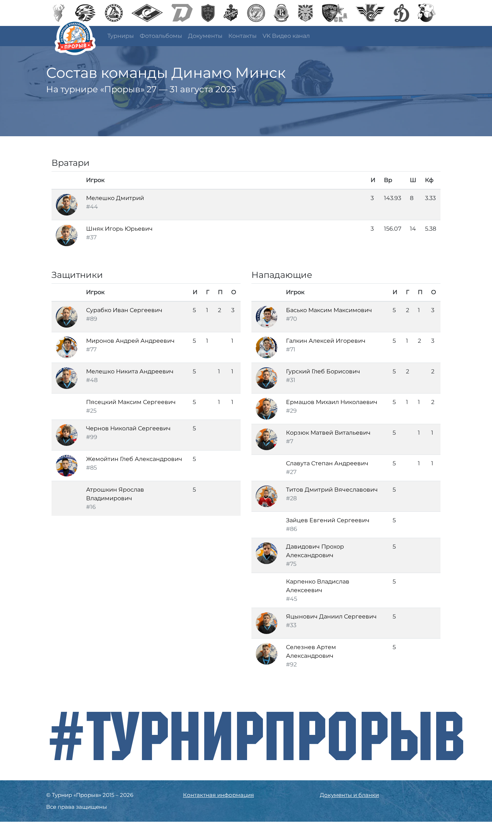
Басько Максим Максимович (329, 310)
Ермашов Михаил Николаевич (331, 402)
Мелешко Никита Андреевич (130, 371)
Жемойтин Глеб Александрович (134, 459)
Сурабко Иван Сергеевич (124, 310)
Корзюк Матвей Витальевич (328, 432)
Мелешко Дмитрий (115, 198)
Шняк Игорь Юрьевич (119, 228)
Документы (205, 35)
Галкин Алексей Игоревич (326, 340)
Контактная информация (218, 794)
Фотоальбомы (161, 35)
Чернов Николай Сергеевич (128, 428)
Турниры (120, 35)
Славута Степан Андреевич (327, 463)
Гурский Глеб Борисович (323, 371)
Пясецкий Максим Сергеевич (131, 402)
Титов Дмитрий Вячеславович (332, 489)
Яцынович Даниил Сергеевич (331, 616)
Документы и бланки (349, 794)
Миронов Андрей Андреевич (130, 340)
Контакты (242, 35)
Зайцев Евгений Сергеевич (328, 520)
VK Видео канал (286, 35)
